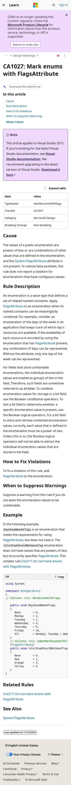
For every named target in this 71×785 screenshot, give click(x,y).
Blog (54, 763)
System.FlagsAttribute (30, 261)
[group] (35, 629)
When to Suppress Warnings (24, 116)
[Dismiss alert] (66, 15)
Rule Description (16, 106)
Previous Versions (35, 763)
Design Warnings (24, 55)
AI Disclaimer (11, 763)
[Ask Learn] (58, 56)
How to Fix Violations (19, 111)
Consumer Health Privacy (19, 774)
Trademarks (10, 779)
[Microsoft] (35, 5)
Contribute (10, 769)
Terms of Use (50, 774)
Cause (10, 101)
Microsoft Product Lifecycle (28, 25)
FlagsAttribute (13, 306)
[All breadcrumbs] (6, 56)
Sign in (63, 5)
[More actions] (64, 56)
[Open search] (54, 5)
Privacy (25, 769)
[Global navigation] (4, 5)
